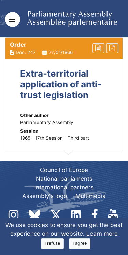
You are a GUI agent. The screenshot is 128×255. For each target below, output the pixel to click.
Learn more (102, 233)
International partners (64, 187)
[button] (64, 48)
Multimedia (90, 196)
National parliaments (64, 178)
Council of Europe (64, 169)
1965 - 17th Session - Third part (54, 138)
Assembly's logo (44, 196)
